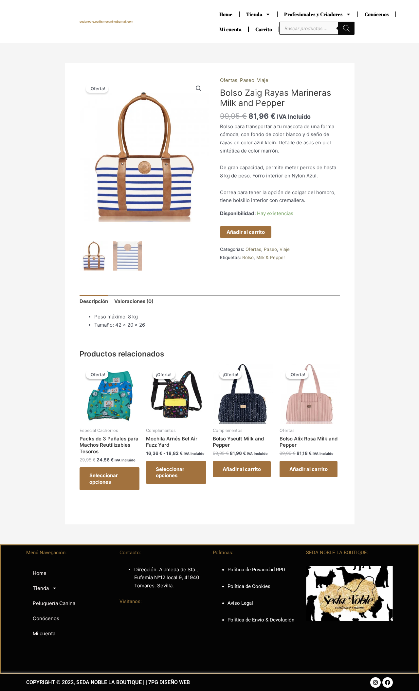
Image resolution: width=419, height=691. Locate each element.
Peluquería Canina (54, 603)
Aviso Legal (240, 603)
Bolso (248, 257)
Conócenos (377, 14)
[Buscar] (346, 28)
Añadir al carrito (246, 232)
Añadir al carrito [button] (242, 469)
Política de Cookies (249, 586)
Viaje (262, 80)
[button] (199, 88)
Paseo (247, 80)
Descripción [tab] (94, 301)
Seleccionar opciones (103, 478)
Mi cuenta (230, 29)
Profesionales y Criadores (313, 14)
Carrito (263, 29)
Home (225, 14)
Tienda (254, 14)
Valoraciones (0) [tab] (134, 301)
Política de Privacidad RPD (256, 570)
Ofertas (228, 80)
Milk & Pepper (270, 257)
